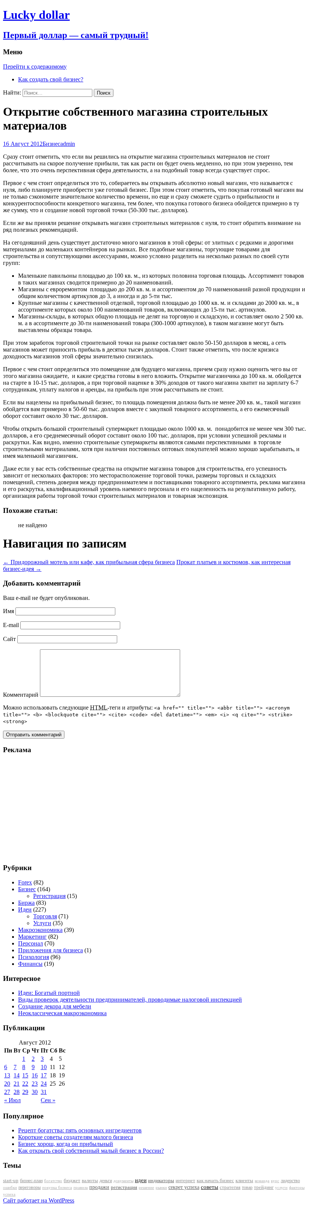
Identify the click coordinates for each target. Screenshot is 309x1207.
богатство (53, 1181)
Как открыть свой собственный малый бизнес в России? (91, 1150)
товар (247, 1187)
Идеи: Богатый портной (49, 993)
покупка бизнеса (57, 1187)
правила (80, 1188)
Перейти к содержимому (35, 66)
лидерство (290, 1180)
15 (25, 1075)
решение (146, 1188)
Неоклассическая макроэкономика (62, 1013)
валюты (90, 1180)
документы (123, 1180)
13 (7, 1075)
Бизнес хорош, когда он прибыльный (65, 1144)
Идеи (25, 909)
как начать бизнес (215, 1180)
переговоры (29, 1187)
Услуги (42, 923)
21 (17, 1083)
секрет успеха (183, 1187)
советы (209, 1187)
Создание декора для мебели (54, 1006)
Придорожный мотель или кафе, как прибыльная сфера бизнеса (89, 562)
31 (44, 1092)
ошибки (10, 1188)
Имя (8, 611)
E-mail (11, 625)
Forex (25, 882)
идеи (141, 1180)
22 (25, 1083)
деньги (105, 1180)
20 (7, 1083)
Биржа (26, 903)
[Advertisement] (50, 808)
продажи (99, 1187)
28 (17, 1092)
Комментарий (20, 694)
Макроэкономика (40, 930)
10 (44, 1067)
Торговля (45, 916)
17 (44, 1075)
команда (262, 1180)
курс (275, 1181)
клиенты (244, 1180)
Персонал (30, 943)
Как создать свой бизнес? (50, 79)
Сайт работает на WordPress (38, 1200)
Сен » (48, 1100)
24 (44, 1083)
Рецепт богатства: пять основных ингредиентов (80, 1130)
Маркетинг (32, 936)
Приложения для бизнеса (50, 950)
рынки (161, 1187)
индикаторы (161, 1180)
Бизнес (51, 144)
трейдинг (264, 1187)
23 (35, 1083)
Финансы (30, 964)
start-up (10, 1180)
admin (67, 144)
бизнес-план (31, 1180)
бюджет (72, 1180)
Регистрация (49, 896)
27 (7, 1092)
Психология (33, 957)
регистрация (124, 1187)
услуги (281, 1187)
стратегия (230, 1187)
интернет (185, 1180)
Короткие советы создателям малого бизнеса (75, 1137)
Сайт (9, 639)
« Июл (12, 1100)
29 (25, 1092)
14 (17, 1075)
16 (35, 1075)
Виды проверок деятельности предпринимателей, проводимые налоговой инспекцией (130, 999)
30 (35, 1092)
